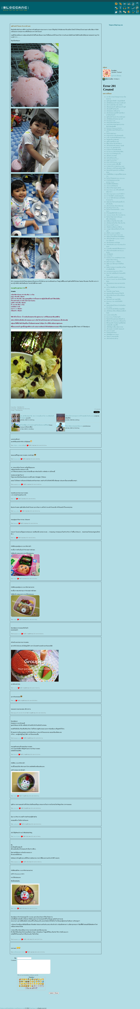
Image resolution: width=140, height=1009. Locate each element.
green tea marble (110, 330)
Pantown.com (20, 1008)
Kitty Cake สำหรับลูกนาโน (113, 153)
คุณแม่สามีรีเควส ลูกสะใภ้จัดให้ (115, 293)
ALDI (14, 498)
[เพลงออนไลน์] (124, 9)
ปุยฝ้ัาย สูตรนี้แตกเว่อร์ (112, 141)
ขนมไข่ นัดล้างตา (111, 133)
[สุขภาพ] (129, 13)
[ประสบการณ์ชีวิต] (133, 13)
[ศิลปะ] (137, 9)
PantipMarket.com (11, 1008)
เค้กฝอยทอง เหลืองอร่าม (113, 111)
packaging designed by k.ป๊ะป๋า (114, 271)
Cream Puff (109, 256)
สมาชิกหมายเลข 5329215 (19, 952)
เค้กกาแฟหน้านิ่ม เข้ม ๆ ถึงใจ (114, 105)
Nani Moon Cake (110, 120)
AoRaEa (15, 578)
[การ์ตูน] (124, 13)
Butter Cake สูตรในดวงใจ (113, 147)
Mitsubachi (15, 523)
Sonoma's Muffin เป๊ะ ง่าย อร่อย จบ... (116, 215)
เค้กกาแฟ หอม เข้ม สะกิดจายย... (115, 206)
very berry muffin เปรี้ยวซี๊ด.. (113, 164)
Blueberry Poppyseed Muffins (114, 128)
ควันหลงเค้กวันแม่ (111, 332)
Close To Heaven (17, 836)
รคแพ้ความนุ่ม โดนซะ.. (113, 291)
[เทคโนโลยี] (133, 5)
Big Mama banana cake (112, 207)
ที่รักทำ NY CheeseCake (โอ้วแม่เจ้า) (116, 321)
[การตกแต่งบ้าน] (129, 5)
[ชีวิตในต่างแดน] (137, 13)
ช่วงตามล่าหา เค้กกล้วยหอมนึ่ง (114, 135)
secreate (19, 484)
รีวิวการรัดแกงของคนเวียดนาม (73, 426)
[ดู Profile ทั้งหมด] (116, 75)
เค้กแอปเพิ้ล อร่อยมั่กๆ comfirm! (115, 277)
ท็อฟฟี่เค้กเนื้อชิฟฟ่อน (112, 184)
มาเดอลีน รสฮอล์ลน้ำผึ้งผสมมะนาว (116, 248)
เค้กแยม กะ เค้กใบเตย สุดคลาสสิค (115, 168)
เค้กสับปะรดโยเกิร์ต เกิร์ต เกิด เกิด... (116, 223)
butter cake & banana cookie (113, 162)
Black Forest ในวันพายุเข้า (113, 317)
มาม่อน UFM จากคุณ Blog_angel (115, 166)
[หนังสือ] (133, 9)
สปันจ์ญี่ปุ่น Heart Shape (112, 334)
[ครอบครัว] (129, 9)
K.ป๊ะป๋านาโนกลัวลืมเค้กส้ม (113, 149)
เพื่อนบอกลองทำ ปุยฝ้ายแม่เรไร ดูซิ (116, 107)
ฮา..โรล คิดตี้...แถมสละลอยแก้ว (115, 196)
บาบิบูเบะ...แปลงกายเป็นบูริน (20, 445)
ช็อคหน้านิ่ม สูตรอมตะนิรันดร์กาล (115, 319)
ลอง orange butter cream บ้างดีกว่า (115, 194)
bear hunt (15, 687)
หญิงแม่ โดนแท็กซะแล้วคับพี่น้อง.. (115, 236)
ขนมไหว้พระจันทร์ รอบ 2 (113, 122)
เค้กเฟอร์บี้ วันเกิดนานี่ (112, 109)
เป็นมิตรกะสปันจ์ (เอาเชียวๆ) (114, 227)
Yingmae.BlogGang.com (116, 25)
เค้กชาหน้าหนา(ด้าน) (112, 338)
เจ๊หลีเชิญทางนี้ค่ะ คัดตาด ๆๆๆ (114, 327)
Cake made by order (111, 157)
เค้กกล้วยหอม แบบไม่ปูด (113, 242)
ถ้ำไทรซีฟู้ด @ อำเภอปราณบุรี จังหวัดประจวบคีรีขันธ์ (34, 425)
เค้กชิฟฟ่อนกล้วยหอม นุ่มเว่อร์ (114, 119)
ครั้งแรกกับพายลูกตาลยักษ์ (113, 188)
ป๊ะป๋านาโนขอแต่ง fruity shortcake (115, 178)
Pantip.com (3, 1008)
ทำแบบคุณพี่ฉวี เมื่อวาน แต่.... (114, 213)
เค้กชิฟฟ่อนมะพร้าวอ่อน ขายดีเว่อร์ (116, 103)
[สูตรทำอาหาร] (116, 5)
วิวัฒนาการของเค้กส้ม (112, 336)
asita (14, 700)
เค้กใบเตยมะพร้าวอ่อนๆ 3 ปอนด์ (115, 145)
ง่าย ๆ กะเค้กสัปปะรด (112, 186)
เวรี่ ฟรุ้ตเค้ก (109, 254)
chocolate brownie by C (112, 159)
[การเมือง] (120, 9)
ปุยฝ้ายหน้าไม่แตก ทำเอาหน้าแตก (115, 117)
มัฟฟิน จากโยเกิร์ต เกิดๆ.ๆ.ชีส (114, 221)
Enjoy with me (16, 511)
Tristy (14, 537)
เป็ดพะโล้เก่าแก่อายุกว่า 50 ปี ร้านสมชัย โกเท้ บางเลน (79, 416)
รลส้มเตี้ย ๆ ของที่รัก (112, 325)
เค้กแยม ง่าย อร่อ (111, 155)
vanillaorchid (16, 824)
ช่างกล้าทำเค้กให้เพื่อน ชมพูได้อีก (115, 309)
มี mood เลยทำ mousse (112, 225)
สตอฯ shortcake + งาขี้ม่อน (113, 261)
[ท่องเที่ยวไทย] (116, 13)
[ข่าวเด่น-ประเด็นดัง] (120, 5)
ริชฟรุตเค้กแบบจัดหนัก (112, 139)
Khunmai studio (17, 459)
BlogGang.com (33, 1008)
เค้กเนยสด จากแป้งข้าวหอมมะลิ (115, 329)
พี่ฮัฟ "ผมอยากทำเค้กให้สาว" (114, 143)
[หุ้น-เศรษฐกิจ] (120, 13)
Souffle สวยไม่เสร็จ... (112, 315)
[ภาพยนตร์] (124, 5)
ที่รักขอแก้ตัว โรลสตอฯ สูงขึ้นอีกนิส (116, 323)
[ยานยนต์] (137, 5)
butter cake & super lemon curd (114, 234)
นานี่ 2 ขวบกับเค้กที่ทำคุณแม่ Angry (116, 137)
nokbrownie (16, 808)
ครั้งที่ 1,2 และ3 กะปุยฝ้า (113, 233)
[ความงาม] (116, 9)
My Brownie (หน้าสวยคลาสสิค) (114, 151)
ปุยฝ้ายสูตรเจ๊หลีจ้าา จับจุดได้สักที (115, 101)
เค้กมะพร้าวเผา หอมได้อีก (113, 299)
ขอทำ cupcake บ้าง (111, 160)
